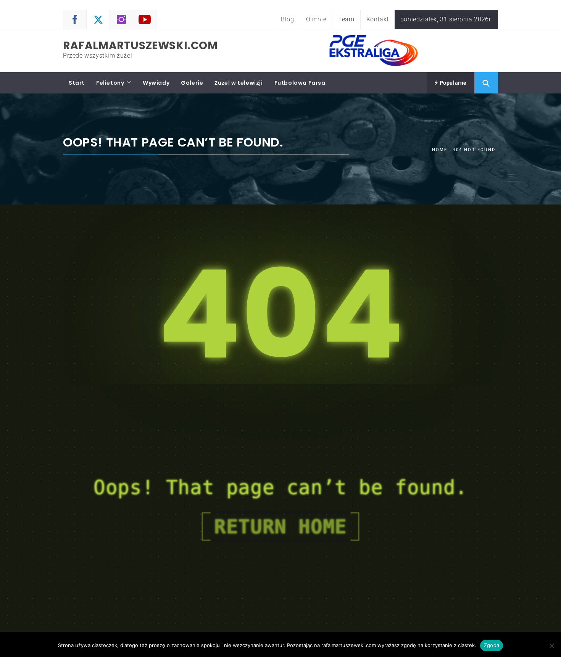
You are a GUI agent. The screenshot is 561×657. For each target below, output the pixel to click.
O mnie (316, 19)
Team (346, 19)
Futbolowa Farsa (300, 83)
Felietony (110, 83)
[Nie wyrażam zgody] (551, 645)
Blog (287, 19)
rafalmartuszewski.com (140, 45)
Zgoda (491, 645)
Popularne (452, 83)
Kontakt (377, 19)
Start (77, 83)
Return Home (280, 526)
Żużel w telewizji (238, 83)
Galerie (192, 83)
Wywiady (156, 83)
